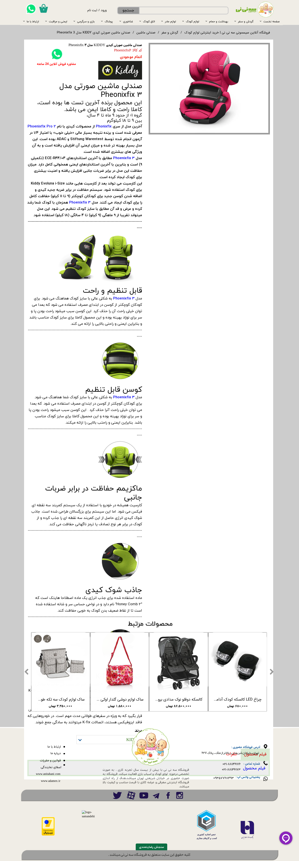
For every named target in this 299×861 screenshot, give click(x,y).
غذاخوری (128, 21)
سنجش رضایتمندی (151, 847)
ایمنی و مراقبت (58, 21)
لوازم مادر (170, 21)
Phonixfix (104, 126)
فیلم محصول (254, 768)
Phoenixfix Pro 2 (42, 126)
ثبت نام (92, 10)
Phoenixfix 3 (124, 158)
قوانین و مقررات (50, 760)
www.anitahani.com (48, 774)
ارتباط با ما (33, 21)
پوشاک (109, 21)
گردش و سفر (245, 21)
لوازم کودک (192, 21)
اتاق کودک (149, 21)
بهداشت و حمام (218, 21)
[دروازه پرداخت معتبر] (48, 835)
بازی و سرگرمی (86, 21)
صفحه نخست (271, 21)
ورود (104, 10)
